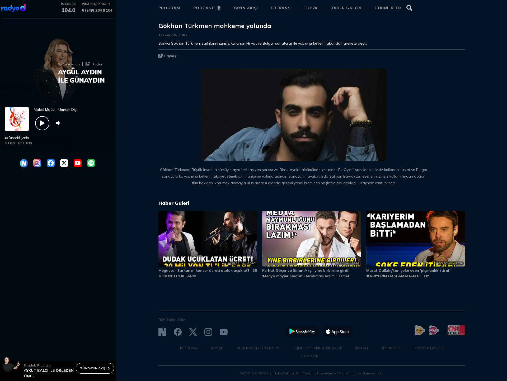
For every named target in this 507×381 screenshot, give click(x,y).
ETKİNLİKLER (388, 8)
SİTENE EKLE (390, 348)
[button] (437, 205)
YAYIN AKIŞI (246, 8)
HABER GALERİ (346, 8)
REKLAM (361, 348)
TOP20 (310, 8)
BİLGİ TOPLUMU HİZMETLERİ (258, 348)
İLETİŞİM (217, 348)
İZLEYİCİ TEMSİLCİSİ (428, 348)
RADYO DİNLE (311, 356)
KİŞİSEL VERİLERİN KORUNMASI (317, 348)
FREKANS (280, 8)
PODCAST (203, 8)
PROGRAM (169, 8)
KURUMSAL (189, 348)
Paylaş (169, 56)
